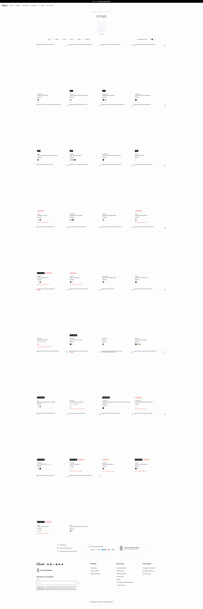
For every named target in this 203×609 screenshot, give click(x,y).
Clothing (100, 11)
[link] (11, 5)
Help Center (94, 568)
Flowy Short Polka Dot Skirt (111, 155)
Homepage (94, 11)
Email (38, 579)
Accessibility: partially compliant (125, 582)
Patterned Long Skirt (109, 277)
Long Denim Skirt (42, 277)
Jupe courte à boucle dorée (79, 95)
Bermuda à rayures (108, 95)
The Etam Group (146, 573)
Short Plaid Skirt (42, 95)
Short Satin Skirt (43, 526)
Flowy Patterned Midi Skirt (144, 402)
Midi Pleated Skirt (76, 155)
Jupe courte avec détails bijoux (47, 155)
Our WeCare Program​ (148, 570)
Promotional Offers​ (121, 568)
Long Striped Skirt (141, 215)
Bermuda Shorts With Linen (46, 402)
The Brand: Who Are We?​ (149, 568)
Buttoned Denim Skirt (109, 215)
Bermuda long (139, 155)
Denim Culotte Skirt (141, 277)
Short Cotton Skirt (141, 464)
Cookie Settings (121, 585)
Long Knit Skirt (42, 215)
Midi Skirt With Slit (76, 340)
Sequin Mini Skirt (42, 340)
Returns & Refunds (95, 573)
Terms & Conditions (122, 573)
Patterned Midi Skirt (76, 402)
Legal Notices (120, 570)
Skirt (104, 340)
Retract (118, 579)
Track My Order (95, 570)
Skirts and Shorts (107, 11)
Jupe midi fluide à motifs (143, 95)
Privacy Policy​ (120, 576)
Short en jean (74, 464)
